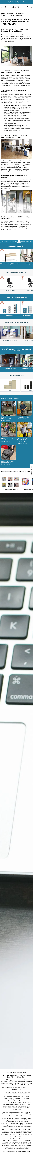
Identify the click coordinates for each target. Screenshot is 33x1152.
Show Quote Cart (31, 470)
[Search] (5, 7)
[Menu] (2, 7)
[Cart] (31, 7)
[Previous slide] (2, 2)
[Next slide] (31, 2)
